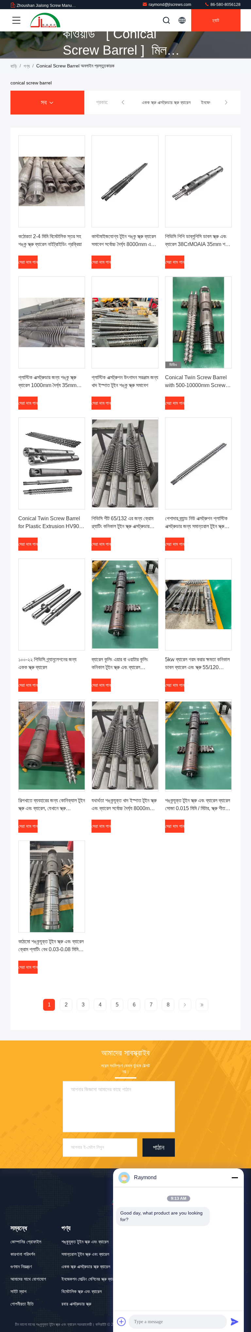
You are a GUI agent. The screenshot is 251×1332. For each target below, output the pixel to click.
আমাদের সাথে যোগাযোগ (28, 1279)
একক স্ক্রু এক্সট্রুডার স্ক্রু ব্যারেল (85, 1266)
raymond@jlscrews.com (170, 4)
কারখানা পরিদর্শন (22, 1254)
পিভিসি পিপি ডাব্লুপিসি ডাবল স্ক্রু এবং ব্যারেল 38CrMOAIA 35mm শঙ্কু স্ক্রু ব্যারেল (198, 244)
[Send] (234, 1321)
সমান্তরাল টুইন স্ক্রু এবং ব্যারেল (85, 1254)
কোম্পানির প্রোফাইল (25, 1241)
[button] (123, 102)
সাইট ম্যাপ (18, 1291)
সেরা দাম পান (28, 262)
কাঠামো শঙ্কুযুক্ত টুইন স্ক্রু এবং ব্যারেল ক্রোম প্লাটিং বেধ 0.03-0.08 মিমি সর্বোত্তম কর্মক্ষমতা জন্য (51, 949)
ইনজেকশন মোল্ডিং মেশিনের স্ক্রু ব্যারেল (89, 1279)
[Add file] (121, 1321)
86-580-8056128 (225, 4)
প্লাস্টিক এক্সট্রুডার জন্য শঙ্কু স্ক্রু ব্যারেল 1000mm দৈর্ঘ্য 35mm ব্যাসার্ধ (47, 385)
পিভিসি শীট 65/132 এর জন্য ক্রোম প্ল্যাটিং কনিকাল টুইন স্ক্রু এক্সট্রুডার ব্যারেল (122, 526)
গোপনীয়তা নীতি (22, 1303)
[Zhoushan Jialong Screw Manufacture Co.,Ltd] (45, 20)
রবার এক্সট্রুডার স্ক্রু (76, 1303)
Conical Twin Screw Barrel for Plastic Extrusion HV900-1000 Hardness (51, 526)
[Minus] (235, 1177)
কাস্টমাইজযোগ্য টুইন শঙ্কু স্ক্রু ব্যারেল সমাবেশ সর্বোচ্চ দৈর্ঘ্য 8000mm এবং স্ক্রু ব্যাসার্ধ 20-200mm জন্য (124, 244)
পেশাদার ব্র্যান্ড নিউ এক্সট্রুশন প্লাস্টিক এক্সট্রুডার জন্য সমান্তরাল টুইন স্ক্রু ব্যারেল (196, 526)
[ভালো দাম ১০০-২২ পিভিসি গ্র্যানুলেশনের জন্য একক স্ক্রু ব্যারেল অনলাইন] (52, 604)
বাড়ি (13, 66)
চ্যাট (215, 20)
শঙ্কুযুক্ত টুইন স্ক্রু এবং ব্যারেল (85, 1241)
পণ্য (27, 66)
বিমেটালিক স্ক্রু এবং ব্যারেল (81, 1291)
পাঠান (158, 1147)
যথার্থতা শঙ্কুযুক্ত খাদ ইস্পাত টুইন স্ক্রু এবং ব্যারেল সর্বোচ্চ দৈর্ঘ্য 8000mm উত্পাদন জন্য (124, 808)
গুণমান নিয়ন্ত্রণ (21, 1266)
